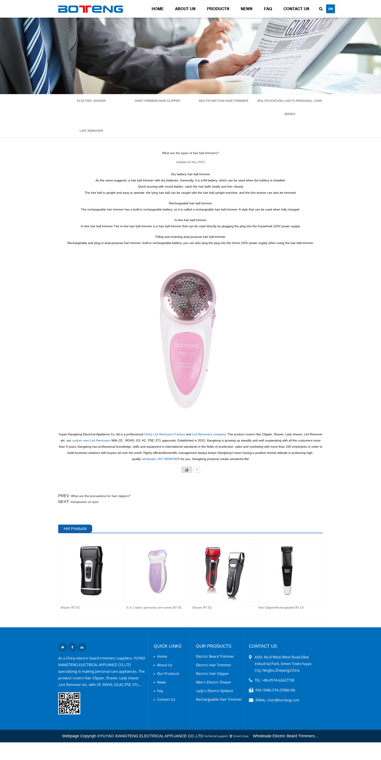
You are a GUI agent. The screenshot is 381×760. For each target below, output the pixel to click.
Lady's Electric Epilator (214, 690)
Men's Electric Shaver (213, 682)
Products (218, 8)
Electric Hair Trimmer (213, 665)
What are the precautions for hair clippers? (101, 496)
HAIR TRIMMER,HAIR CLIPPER (157, 100)
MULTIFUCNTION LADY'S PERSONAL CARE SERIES (289, 107)
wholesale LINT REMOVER (161, 459)
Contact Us (296, 8)
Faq (268, 8)
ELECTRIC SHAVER (91, 100)
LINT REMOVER (91, 130)
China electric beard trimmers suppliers (99, 658)
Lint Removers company (209, 434)
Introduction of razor (85, 502)
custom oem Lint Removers (91, 440)
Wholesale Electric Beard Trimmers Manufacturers (297, 736)
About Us (185, 8)
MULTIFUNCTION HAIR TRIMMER (223, 100)
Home (158, 8)
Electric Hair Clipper (212, 673)
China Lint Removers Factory (164, 434)
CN (330, 9)
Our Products (168, 673)
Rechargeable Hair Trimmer (219, 699)
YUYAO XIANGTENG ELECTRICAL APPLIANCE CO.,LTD (151, 736)
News (246, 8)
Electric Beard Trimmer (215, 656)
